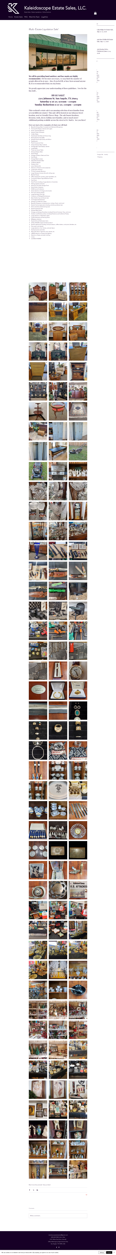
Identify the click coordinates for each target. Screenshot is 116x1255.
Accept (109, 1252)
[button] (95, 13)
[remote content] (58, 259)
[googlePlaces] (59, 1247)
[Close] (114, 1252)
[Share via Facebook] (29, 1190)
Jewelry (106, 154)
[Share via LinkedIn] (37, 1190)
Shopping (99, 157)
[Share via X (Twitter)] (33, 1190)
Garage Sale (100, 154)
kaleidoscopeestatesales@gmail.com (58, 1235)
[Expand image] (38, 291)
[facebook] (56, 1247)
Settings (102, 1252)
